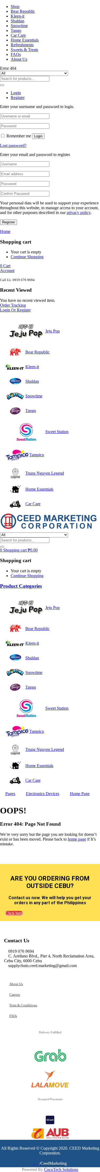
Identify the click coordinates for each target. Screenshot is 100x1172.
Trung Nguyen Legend (44, 473)
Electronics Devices (42, 793)
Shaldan (17, 21)
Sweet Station (57, 431)
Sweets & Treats (24, 49)
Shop (15, 6)
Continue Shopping (27, 256)
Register (8, 222)
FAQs (16, 54)
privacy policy (78, 212)
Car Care (18, 35)
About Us (19, 59)
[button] (5, 266)
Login (38, 136)
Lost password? (13, 145)
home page (77, 839)
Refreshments (22, 45)
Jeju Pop (52, 331)
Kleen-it (17, 16)
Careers (14, 995)
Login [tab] (16, 93)
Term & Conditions (23, 1005)
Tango (16, 30)
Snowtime (19, 25)
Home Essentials (25, 40)
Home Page (80, 793)
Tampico (36, 455)
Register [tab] (18, 97)
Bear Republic (23, 11)
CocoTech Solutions (61, 1169)
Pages (10, 793)
